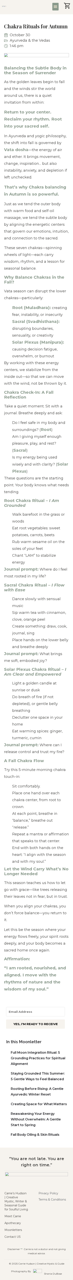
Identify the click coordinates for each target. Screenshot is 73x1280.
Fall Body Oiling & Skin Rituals (35, 1135)
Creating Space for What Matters (39, 1104)
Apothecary (12, 1223)
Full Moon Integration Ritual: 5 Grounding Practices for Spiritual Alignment (38, 1058)
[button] (55, 6)
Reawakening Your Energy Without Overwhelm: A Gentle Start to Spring (36, 1119)
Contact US (12, 1237)
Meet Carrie (12, 1216)
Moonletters (13, 1230)
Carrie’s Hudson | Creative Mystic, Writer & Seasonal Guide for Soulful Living (16, 1201)
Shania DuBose (53, 1273)
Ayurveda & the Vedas (30, 40)
